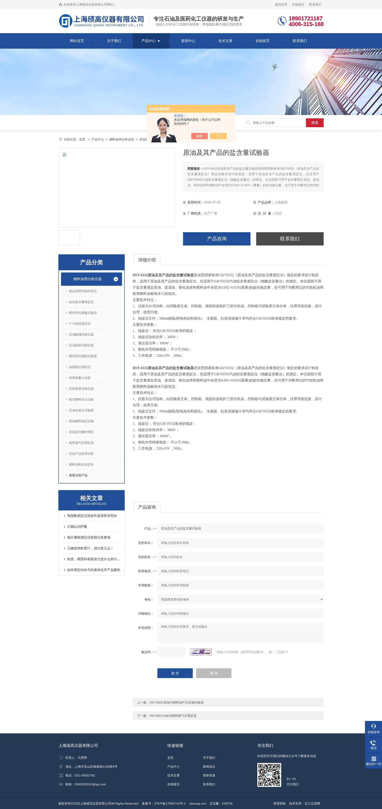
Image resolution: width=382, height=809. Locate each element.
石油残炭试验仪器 (81, 345)
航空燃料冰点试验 (81, 399)
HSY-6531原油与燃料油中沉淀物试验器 (176, 702)
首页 (82, 139)
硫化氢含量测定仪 (81, 302)
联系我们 (315, 4)
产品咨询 (217, 239)
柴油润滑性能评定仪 (83, 291)
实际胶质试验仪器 (81, 388)
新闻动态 (209, 766)
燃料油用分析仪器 (121, 139)
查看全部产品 (78, 475)
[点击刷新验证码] (201, 652)
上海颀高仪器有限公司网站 (94, 4)
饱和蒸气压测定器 (81, 443)
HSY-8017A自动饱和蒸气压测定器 (173, 715)
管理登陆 (279, 803)
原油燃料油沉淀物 (81, 421)
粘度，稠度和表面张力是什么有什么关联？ (93, 559)
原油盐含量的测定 (81, 432)
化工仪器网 (312, 803)
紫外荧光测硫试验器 (83, 356)
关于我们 (114, 41)
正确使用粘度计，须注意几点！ (90, 548)
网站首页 (77, 41)
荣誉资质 (209, 775)
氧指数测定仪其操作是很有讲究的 (92, 516)
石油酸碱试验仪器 (81, 334)
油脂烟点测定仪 (80, 367)
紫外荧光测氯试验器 (83, 312)
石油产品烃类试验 (81, 453)
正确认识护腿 (77, 526)
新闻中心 (188, 41)
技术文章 (225, 41)
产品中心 (148, 41)
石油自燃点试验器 (81, 410)
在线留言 (298, 4)
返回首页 (281, 4)
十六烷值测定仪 (80, 323)
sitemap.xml (197, 803)
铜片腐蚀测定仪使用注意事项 (88, 537)
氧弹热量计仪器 (80, 378)
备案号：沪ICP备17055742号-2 (164, 803)
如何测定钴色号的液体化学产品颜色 (93, 570)
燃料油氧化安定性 (81, 464)
